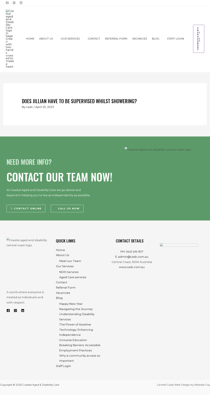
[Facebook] (7, 2)
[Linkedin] (21, 2)
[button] (54, 38)
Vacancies (63, 292)
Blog (59, 298)
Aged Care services (72, 277)
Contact (61, 282)
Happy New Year (71, 303)
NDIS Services (69, 272)
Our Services (65, 266)
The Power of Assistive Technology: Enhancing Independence (76, 329)
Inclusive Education (73, 340)
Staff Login (63, 366)
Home (60, 250)
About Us (62, 255)
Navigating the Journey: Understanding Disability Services (76, 314)
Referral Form (66, 287)
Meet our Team (70, 261)
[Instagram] (14, 2)
